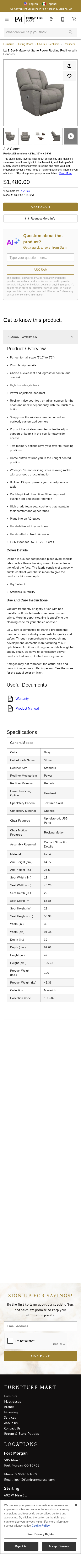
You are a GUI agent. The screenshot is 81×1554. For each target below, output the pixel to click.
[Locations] (51, 19)
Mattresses (12, 1401)
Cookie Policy (41, 1525)
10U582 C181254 (24, 195)
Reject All (21, 1546)
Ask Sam (41, 269)
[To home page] (29, 19)
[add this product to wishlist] (69, 76)
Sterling (11, 1488)
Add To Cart (40, 206)
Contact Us (12, 1428)
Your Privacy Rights (40, 1534)
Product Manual (27, 708)
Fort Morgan (16, 1453)
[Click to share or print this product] (69, 65)
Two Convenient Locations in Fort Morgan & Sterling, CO (40, 8)
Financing (11, 1412)
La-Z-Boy (25, 191)
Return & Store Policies (21, 1433)
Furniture (8, 44)
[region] (40, 1526)
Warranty (22, 698)
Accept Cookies (59, 1546)
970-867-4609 (26, 1474)
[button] (31, 4)
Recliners (69, 44)
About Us (11, 1423)
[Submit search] (70, 32)
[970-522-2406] (63, 19)
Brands (9, 1407)
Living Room (25, 44)
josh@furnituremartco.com (34, 1479)
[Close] (76, 1505)
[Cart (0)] (74, 19)
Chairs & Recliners (48, 44)
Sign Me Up (40, 1356)
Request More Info (43, 218)
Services (10, 1417)
